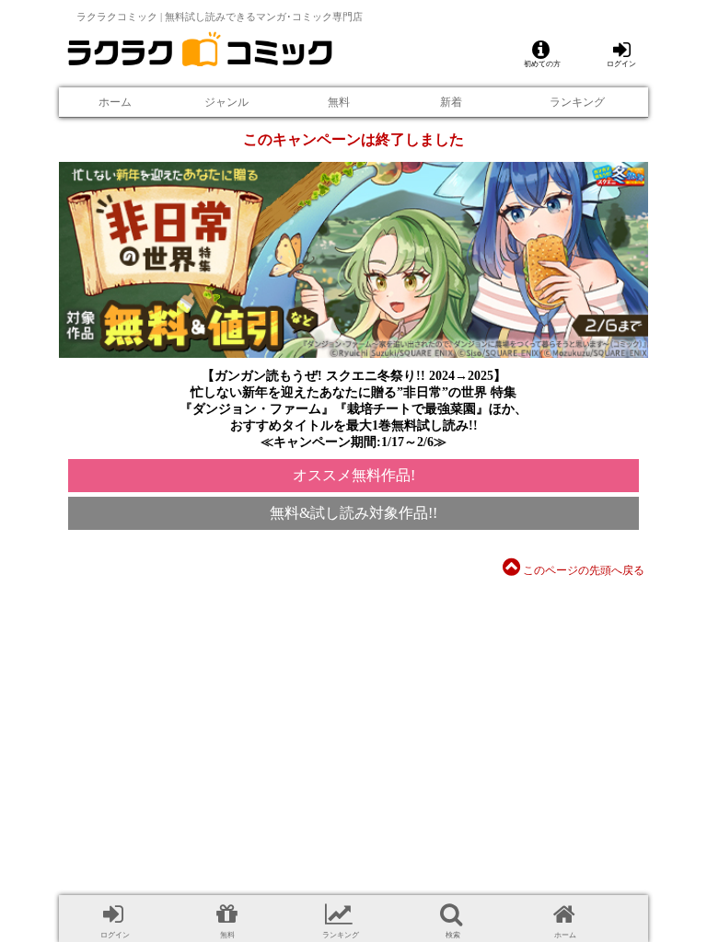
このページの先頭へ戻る (582, 570)
